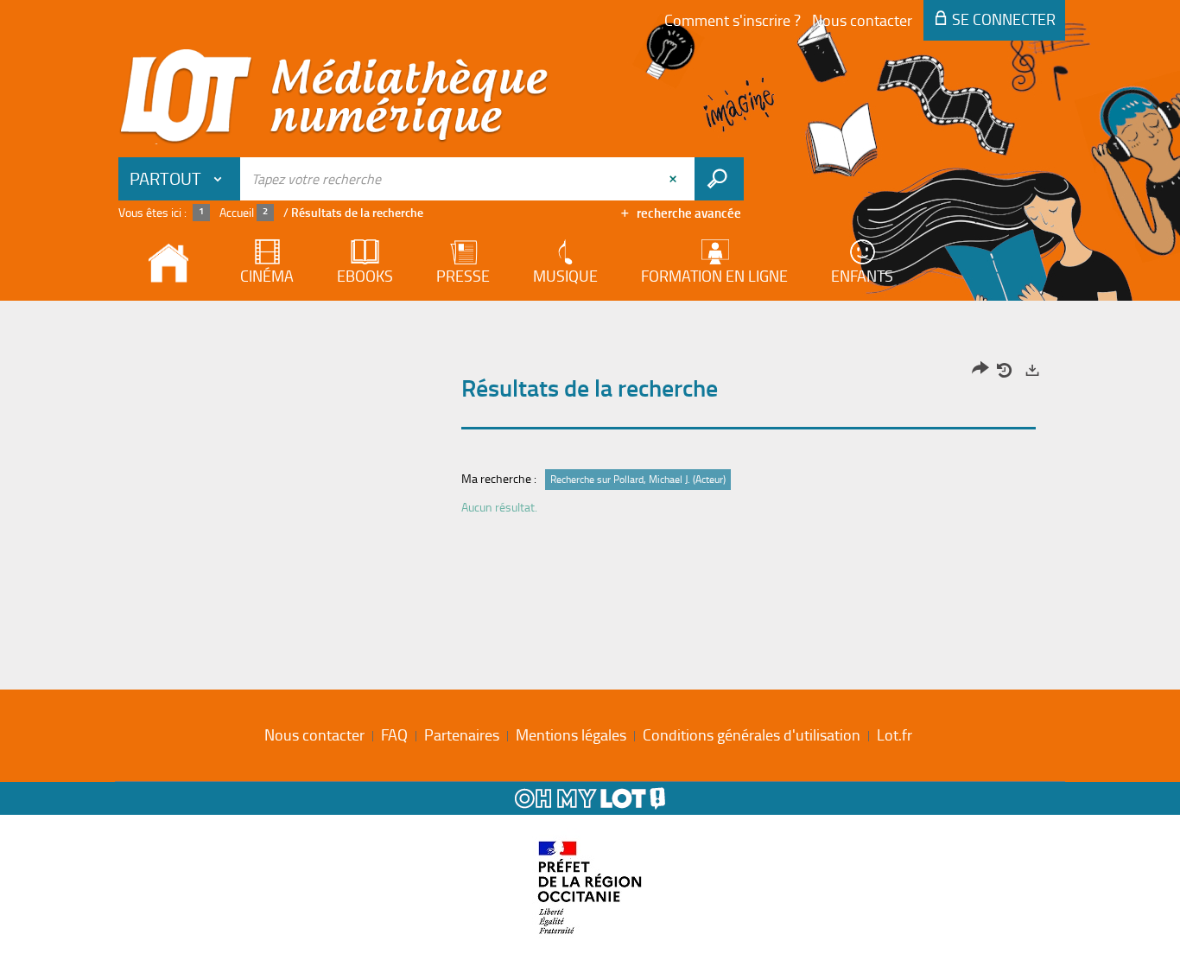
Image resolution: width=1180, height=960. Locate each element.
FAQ (394, 734)
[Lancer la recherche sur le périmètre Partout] (719, 178)
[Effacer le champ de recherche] (674, 178)
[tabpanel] (590, 443)
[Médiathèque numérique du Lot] (334, 96)
